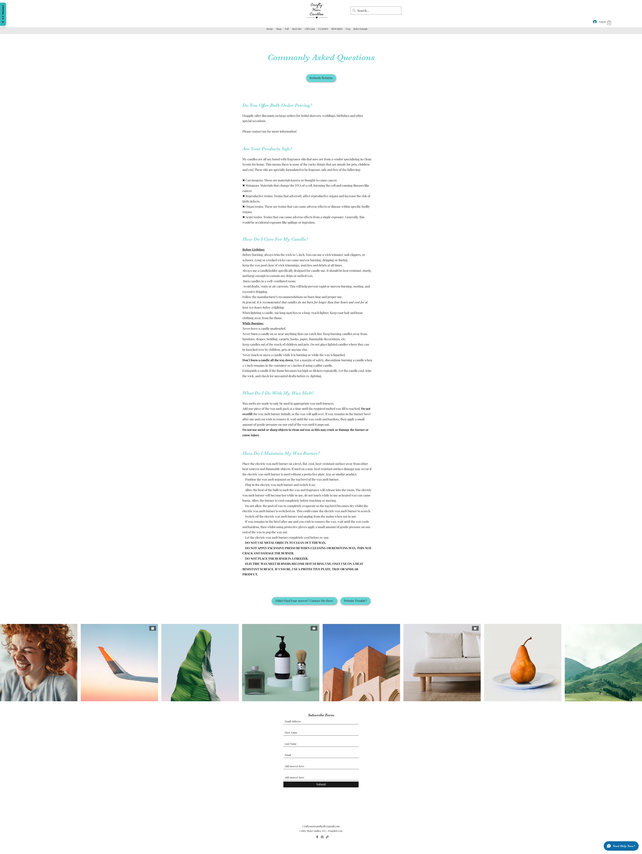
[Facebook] (317, 837)
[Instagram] (322, 837)
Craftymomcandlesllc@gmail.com (321, 826)
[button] (609, 22)
